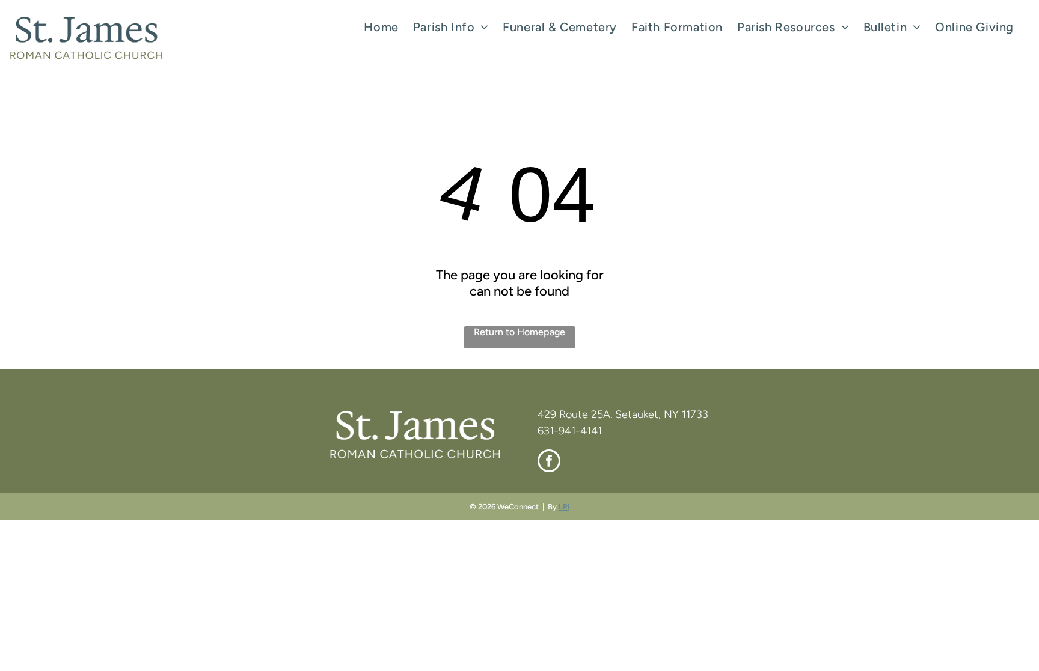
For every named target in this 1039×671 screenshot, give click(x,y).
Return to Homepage (519, 332)
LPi (564, 506)
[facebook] (549, 462)
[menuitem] (381, 27)
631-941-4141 (570, 430)
